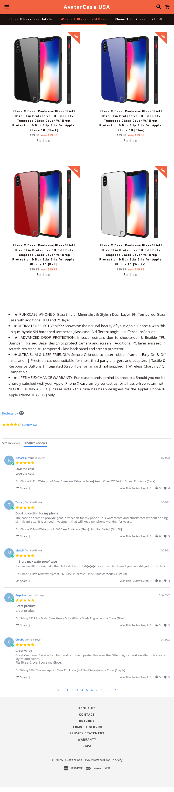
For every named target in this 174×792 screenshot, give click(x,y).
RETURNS (87, 721)
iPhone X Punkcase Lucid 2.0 (138, 19)
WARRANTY (87, 739)
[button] (23, 488)
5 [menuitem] (87, 690)
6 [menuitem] (92, 690)
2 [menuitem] (72, 690)
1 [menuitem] (67, 690)
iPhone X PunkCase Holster (30, 19)
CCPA (87, 746)
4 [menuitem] (82, 690)
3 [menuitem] (77, 690)
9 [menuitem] (106, 690)
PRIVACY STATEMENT (87, 733)
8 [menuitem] (101, 690)
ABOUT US (86, 708)
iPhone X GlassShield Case (84, 19)
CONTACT (87, 714)
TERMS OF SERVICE (87, 727)
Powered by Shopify (106, 760)
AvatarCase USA (87, 7)
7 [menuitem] (97, 690)
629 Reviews (29, 425)
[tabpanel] (87, 570)
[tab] (11, 443)
